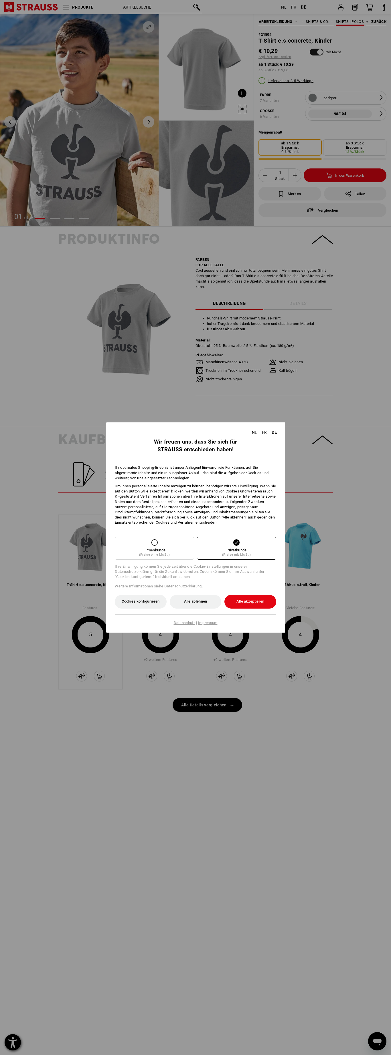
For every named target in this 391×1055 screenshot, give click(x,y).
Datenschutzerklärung (183, 586)
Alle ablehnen (195, 601)
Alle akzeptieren (250, 601)
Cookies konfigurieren (140, 601)
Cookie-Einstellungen (211, 566)
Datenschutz (184, 623)
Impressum (208, 623)
